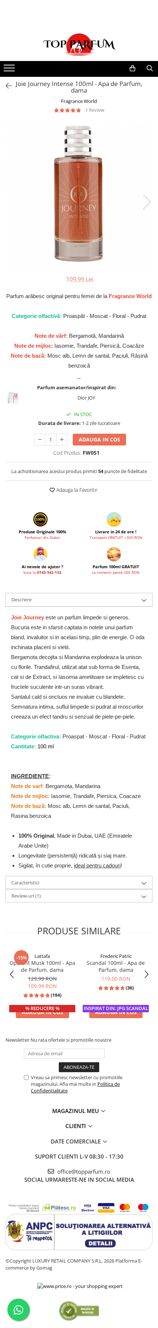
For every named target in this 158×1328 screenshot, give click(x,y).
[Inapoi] (5, 86)
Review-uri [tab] (26, 895)
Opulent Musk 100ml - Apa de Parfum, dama (42, 966)
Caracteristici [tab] (25, 882)
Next (146, 202)
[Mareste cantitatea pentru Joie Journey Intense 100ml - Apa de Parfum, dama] (61, 439)
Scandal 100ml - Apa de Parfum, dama (116, 966)
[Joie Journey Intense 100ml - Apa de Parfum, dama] (79, 194)
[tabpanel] (79, 194)
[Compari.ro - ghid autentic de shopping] (78, 1310)
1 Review (94, 110)
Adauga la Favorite (76, 489)
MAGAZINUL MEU (76, 1110)
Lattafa (42, 956)
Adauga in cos (99, 439)
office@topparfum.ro (83, 1171)
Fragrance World (79, 101)
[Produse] (10, 70)
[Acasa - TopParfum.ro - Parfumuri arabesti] (79, 44)
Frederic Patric (116, 956)
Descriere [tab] (21, 599)
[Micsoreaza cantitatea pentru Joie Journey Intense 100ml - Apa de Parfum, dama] (39, 439)
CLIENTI (76, 1126)
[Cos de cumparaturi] (132, 68)
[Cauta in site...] (149, 68)
